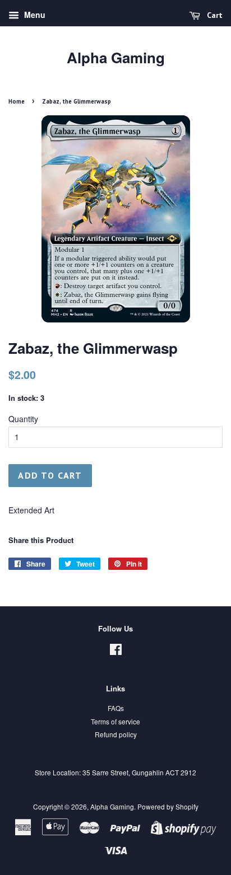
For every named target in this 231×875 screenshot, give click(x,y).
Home (16, 101)
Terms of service (115, 721)
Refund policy (116, 734)
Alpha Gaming (116, 57)
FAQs (116, 708)
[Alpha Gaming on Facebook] (115, 651)
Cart (214, 15)
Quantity (23, 418)
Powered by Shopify (167, 806)
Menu (33, 14)
